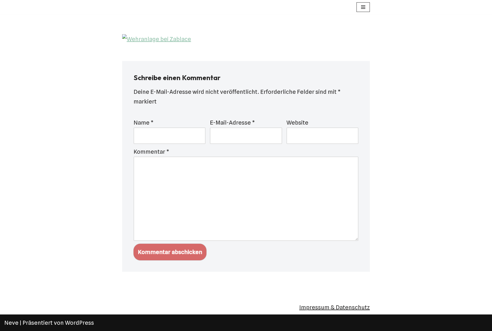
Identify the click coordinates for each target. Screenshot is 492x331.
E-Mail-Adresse (232, 122)
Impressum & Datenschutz (334, 307)
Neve (11, 322)
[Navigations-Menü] (363, 7)
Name (143, 122)
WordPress (79, 322)
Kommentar (151, 151)
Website (297, 122)
